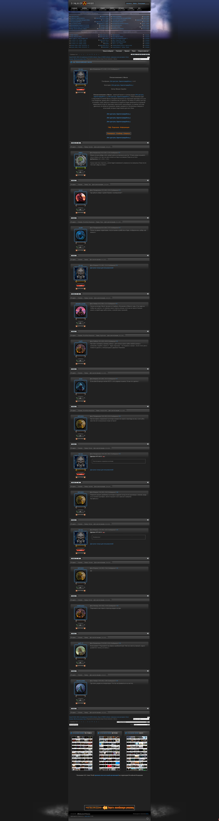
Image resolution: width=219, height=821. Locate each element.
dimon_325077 (106, 42)
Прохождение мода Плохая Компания (80, 27)
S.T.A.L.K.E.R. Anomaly (76, 23)
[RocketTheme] (84, 814)
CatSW (81, 341)
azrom (80, 379)
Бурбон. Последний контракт (119, 42)
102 (117, 568)
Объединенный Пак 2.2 (76, 21)
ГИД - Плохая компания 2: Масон (79, 28)
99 (119, 454)
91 (119, 152)
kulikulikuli (106, 38)
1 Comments (146, 35)
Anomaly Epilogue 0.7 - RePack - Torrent (120, 47)
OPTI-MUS (81, 416)
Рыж (144, 16)
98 (119, 416)
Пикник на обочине (116, 16)
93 (119, 227)
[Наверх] (147, 818)
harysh (80, 190)
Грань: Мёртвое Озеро (76, 36)
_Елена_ (143, 23)
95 (116, 303)
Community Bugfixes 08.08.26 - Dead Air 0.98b (122, 45)
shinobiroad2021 (80, 681)
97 (117, 379)
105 (117, 681)
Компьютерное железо (117, 21)
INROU (81, 153)
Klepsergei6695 (101, 28)
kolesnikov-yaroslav (81, 303)
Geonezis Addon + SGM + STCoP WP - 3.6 (80, 45)
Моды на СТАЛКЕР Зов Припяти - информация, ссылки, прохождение (111, 57)
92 (119, 190)
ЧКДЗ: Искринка (74, 35)
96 (117, 341)
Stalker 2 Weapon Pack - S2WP (118, 40)
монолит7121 (102, 23)
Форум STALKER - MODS (74, 57)
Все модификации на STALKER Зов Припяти (88, 57)
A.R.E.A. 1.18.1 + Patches (117, 43)
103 (117, 606)
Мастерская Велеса (117, 25)
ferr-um (144, 28)
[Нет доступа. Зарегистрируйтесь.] (121, 81)
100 (117, 492)
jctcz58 (80, 228)
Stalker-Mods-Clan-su (100, 18)
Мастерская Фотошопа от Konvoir (120, 23)
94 (117, 265)
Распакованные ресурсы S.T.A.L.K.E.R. (80, 25)
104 (120, 643)
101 (117, 530)
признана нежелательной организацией (107, 775)
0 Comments (146, 38)
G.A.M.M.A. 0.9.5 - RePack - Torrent (78, 40)
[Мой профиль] (80, 83)
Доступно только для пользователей (101, 268)
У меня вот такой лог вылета (78, 18)
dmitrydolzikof (106, 47)
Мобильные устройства (118, 28)
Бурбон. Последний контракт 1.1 (120, 38)
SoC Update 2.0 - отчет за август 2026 (79, 38)
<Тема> (107, 16)
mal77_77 (80, 643)
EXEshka (107, 43)
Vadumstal (103, 25)
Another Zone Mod (75, 16)
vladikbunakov (80, 606)
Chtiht (103, 20)
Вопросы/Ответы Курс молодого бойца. (80, 20)
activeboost (143, 27)
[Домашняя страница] (79, 142)
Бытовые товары (116, 27)
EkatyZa (103, 16)
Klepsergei (103, 27)
